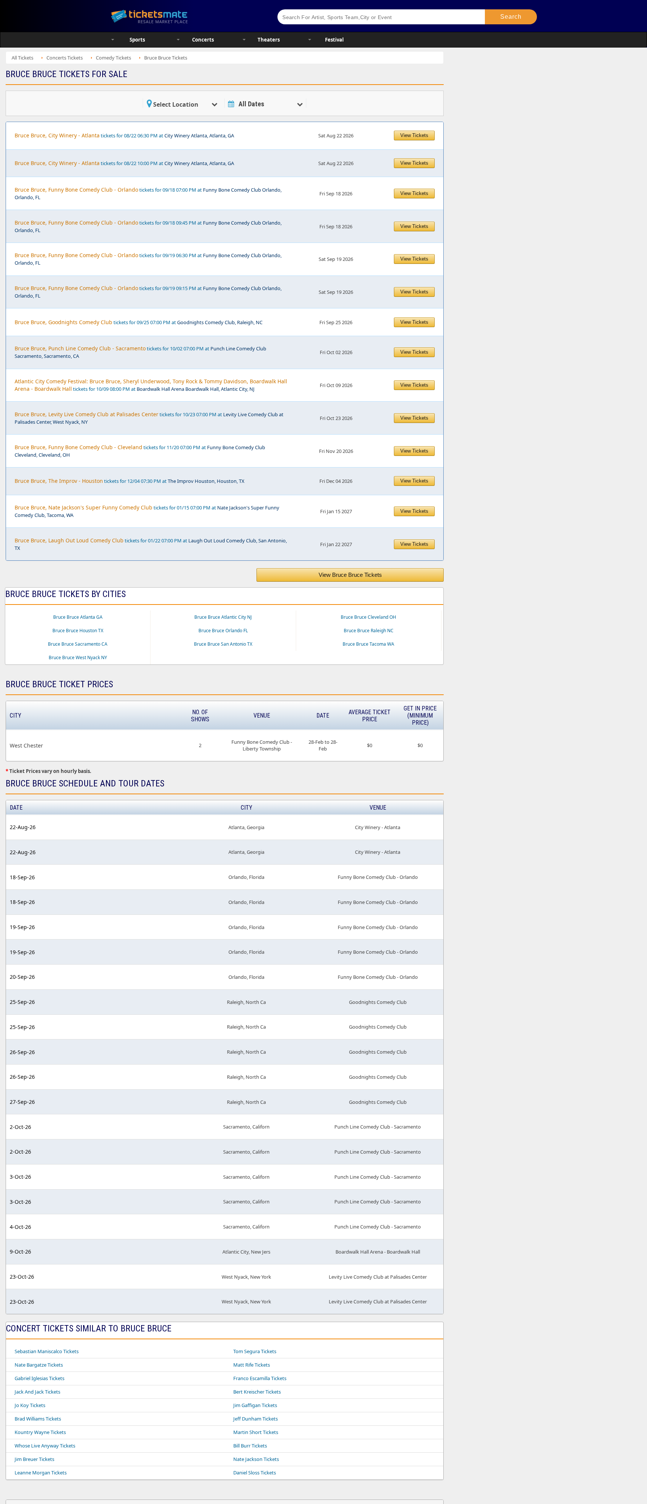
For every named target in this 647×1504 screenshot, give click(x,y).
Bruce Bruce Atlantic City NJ (223, 617)
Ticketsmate (184, 15)
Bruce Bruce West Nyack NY (78, 657)
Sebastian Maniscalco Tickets (47, 1351)
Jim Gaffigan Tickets (255, 1405)
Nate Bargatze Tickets (39, 1364)
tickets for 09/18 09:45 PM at (148, 226)
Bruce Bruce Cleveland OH (368, 617)
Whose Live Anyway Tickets (45, 1445)
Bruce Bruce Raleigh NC (369, 630)
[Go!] (511, 16)
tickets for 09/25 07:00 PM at (138, 322)
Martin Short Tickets (255, 1432)
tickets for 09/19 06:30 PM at (148, 259)
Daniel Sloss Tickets (254, 1472)
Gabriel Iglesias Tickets (39, 1378)
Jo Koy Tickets (30, 1405)
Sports (137, 39)
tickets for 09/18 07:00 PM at (148, 193)
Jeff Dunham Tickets (255, 1418)
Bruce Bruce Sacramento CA (77, 644)
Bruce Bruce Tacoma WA (368, 644)
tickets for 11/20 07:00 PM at (140, 451)
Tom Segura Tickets (254, 1351)
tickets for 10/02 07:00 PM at (140, 352)
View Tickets (414, 135)
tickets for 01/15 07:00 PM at (147, 511)
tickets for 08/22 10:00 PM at (124, 163)
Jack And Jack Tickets (37, 1391)
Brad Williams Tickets (38, 1418)
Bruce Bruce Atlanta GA (78, 617)
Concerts (203, 39)
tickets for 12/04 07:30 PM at (129, 480)
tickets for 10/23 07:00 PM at (149, 418)
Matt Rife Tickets (251, 1364)
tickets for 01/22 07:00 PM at (151, 544)
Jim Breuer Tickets (34, 1459)
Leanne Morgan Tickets (41, 1472)
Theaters (269, 39)
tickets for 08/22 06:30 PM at (124, 135)
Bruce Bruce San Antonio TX (223, 644)
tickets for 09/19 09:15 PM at (148, 291)
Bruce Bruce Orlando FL (223, 630)
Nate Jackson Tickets (256, 1459)
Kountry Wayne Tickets (40, 1432)
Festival (334, 39)
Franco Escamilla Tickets (259, 1378)
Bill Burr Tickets (250, 1445)
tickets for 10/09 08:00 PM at (151, 385)
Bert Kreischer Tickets (257, 1391)
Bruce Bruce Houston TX (77, 630)
